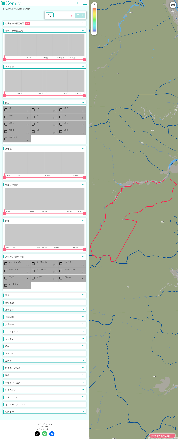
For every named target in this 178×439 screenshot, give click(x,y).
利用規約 (44, 426)
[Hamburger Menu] (85, 3)
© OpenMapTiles (154, 438)
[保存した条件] (78, 3)
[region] (133, 219)
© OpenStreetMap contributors (168, 438)
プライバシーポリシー (44, 429)
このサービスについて (44, 424)
